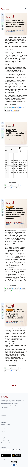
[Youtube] (11, 450)
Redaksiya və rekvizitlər (5, 424)
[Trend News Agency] (4, 396)
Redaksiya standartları (5, 428)
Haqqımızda (3, 422)
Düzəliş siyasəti (4, 429)
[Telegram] (14, 450)
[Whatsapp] (2, 450)
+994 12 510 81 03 (4, 407)
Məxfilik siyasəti (4, 438)
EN (11, 464)
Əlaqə (2, 426)
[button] (2, 14)
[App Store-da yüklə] (6, 455)
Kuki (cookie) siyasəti (5, 442)
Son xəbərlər (3, 415)
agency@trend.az (4, 408)
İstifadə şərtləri (4, 437)
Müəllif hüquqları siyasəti (6, 440)
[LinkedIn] (16, 450)
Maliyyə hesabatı (4, 431)
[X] (8, 450)
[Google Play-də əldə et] (16, 455)
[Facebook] (5, 450)
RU (16, 464)
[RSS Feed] (19, 450)
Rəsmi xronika (4, 417)
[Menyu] (25, 9)
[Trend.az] (5, 9)
